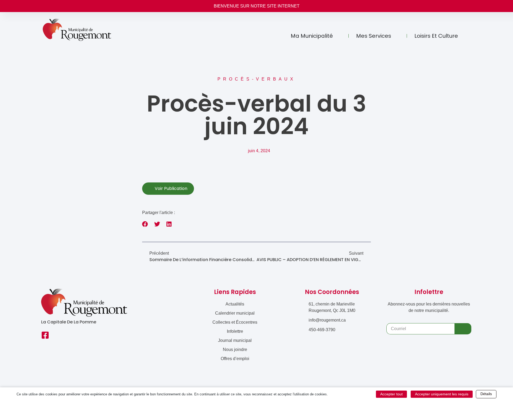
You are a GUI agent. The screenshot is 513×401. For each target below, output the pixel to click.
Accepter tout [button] (391, 394)
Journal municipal (235, 340)
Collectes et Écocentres (234, 322)
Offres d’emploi (235, 358)
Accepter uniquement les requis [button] (441, 394)
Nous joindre (235, 349)
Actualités (235, 304)
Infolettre (235, 331)
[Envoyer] (463, 328)
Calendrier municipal (235, 313)
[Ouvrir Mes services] (396, 36)
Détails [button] (486, 394)
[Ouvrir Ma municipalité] (338, 36)
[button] (145, 224)
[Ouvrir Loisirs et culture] (463, 36)
